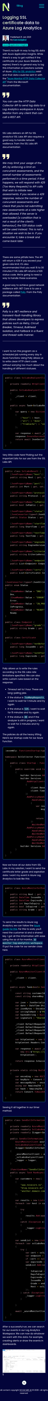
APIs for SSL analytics (24, 71)
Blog (20, 5)
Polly (23, 292)
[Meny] (41, 6)
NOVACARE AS (26, 1390)
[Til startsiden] (6, 7)
